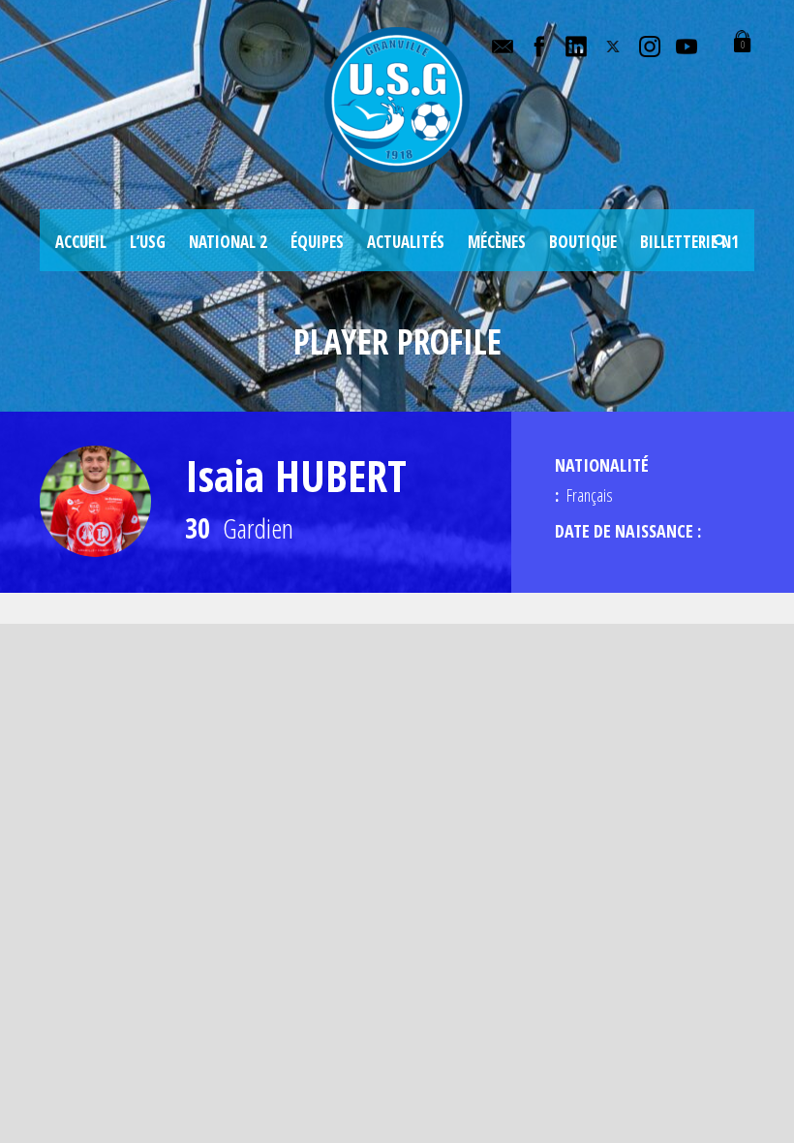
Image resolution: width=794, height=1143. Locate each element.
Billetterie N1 (689, 242)
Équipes (317, 242)
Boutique (583, 242)
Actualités (405, 242)
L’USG (148, 242)
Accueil (81, 242)
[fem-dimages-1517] (95, 501)
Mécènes (497, 242)
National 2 (228, 242)
